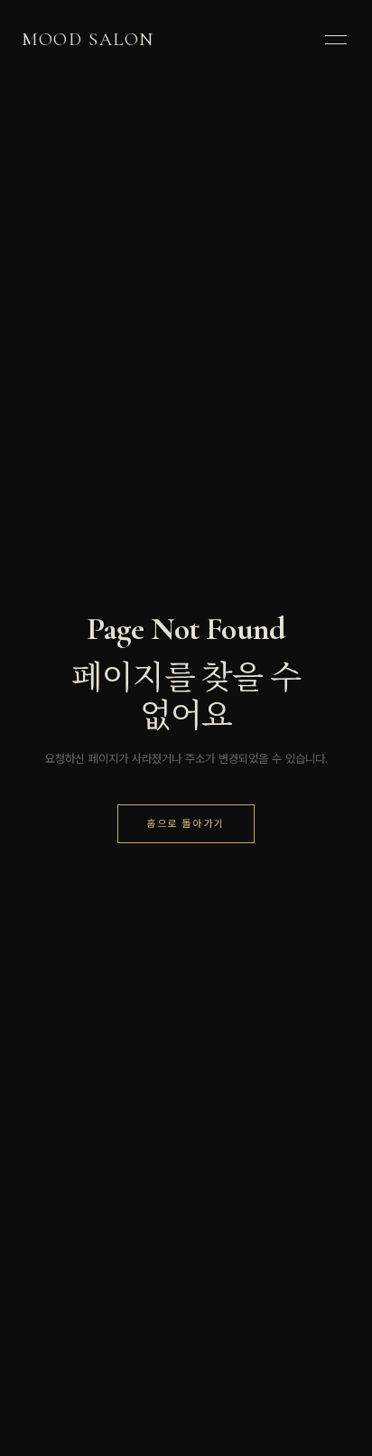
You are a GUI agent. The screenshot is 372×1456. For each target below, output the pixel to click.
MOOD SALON (88, 40)
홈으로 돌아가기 (186, 823)
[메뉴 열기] (336, 39)
